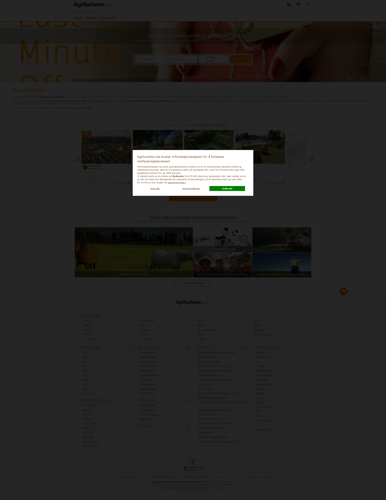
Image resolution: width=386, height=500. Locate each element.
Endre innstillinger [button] (191, 188)
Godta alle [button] (227, 188)
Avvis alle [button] (155, 188)
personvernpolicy (177, 182)
